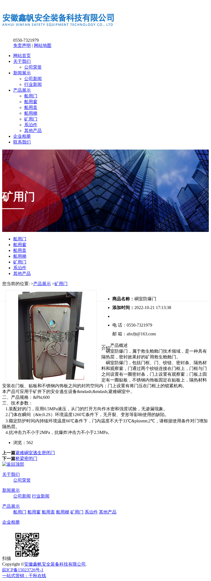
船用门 (30, 96)
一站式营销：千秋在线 (24, 575)
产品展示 (22, 90)
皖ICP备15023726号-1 (22, 570)
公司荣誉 (33, 67)
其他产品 (33, 130)
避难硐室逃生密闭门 (35, 452)
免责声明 (22, 45)
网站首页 (22, 55)
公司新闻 (33, 78)
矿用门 (30, 119)
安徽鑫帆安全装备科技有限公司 (55, 564)
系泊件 (30, 124)
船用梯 (30, 113)
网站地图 (42, 45)
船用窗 (30, 101)
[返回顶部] (13, 464)
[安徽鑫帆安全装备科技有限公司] (58, 31)
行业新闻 (33, 84)
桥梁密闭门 (26, 458)
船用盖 (30, 107)
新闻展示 (22, 73)
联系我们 (22, 142)
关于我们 (22, 61)
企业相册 (22, 136)
